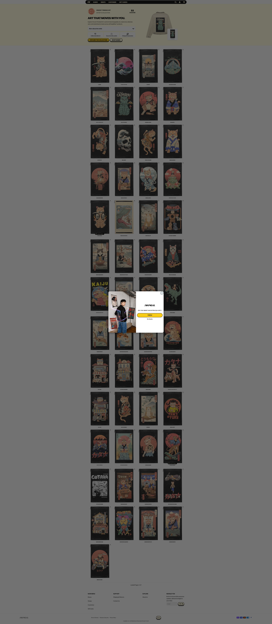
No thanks (150, 319)
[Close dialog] (162, 293)
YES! (149, 315)
